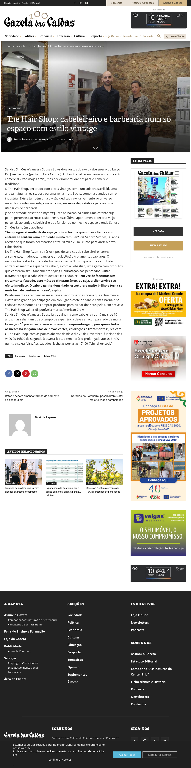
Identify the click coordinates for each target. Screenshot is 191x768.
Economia (20, 46)
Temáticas (75, 660)
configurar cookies (60, 759)
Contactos (138, 704)
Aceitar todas (127, 754)
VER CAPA (158, 231)
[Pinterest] (26, 373)
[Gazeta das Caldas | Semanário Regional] (39, 19)
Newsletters (140, 622)
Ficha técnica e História (148, 682)
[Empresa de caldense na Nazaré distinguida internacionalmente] (23, 472)
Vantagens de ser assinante (25, 624)
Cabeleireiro (34, 356)
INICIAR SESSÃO (158, 245)
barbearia (20, 356)
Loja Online (139, 615)
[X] (17, 373)
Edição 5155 (50, 356)
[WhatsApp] (34, 373)
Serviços (10, 658)
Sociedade (75, 615)
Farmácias (14, 672)
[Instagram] (80, 3)
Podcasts (137, 630)
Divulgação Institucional (23, 667)
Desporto (74, 652)
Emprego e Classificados (23, 663)
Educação (75, 645)
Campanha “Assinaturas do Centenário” (32, 620)
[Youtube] (86, 3)
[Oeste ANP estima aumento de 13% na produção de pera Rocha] (104, 472)
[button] (158, 36)
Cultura (73, 637)
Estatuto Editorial (144, 661)
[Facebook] (74, 3)
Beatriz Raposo (21, 139)
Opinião (73, 667)
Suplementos (77, 675)
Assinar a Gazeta (143, 654)
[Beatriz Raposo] (10, 139)
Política (73, 622)
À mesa (73, 682)
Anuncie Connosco (19, 651)
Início (9, 46)
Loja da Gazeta (15, 639)
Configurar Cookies (160, 754)
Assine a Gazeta (16, 615)
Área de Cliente (15, 679)
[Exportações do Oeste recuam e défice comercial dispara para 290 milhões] (64, 472)
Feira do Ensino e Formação (24, 631)
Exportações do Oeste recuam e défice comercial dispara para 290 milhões (63, 492)
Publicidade (12, 646)
